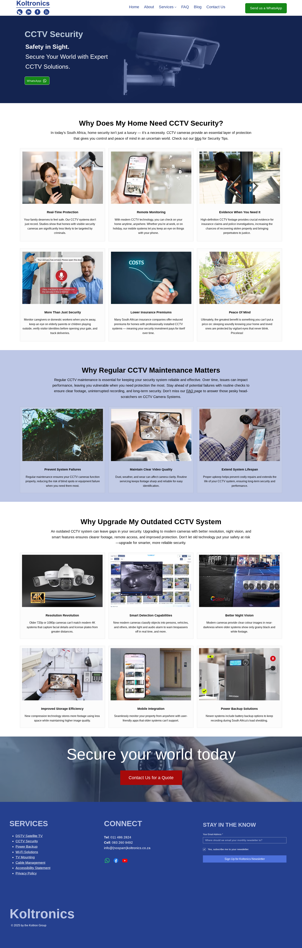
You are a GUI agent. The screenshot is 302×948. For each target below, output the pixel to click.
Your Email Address (213, 834)
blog (198, 138)
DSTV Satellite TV (29, 836)
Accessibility (25, 868)
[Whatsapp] (107, 860)
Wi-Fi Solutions (27, 852)
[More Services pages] (175, 7)
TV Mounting (25, 857)
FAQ (190, 391)
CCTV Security (27, 841)
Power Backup (27, 846)
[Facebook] (116, 860)
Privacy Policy (26, 873)
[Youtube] (125, 860)
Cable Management (30, 862)
